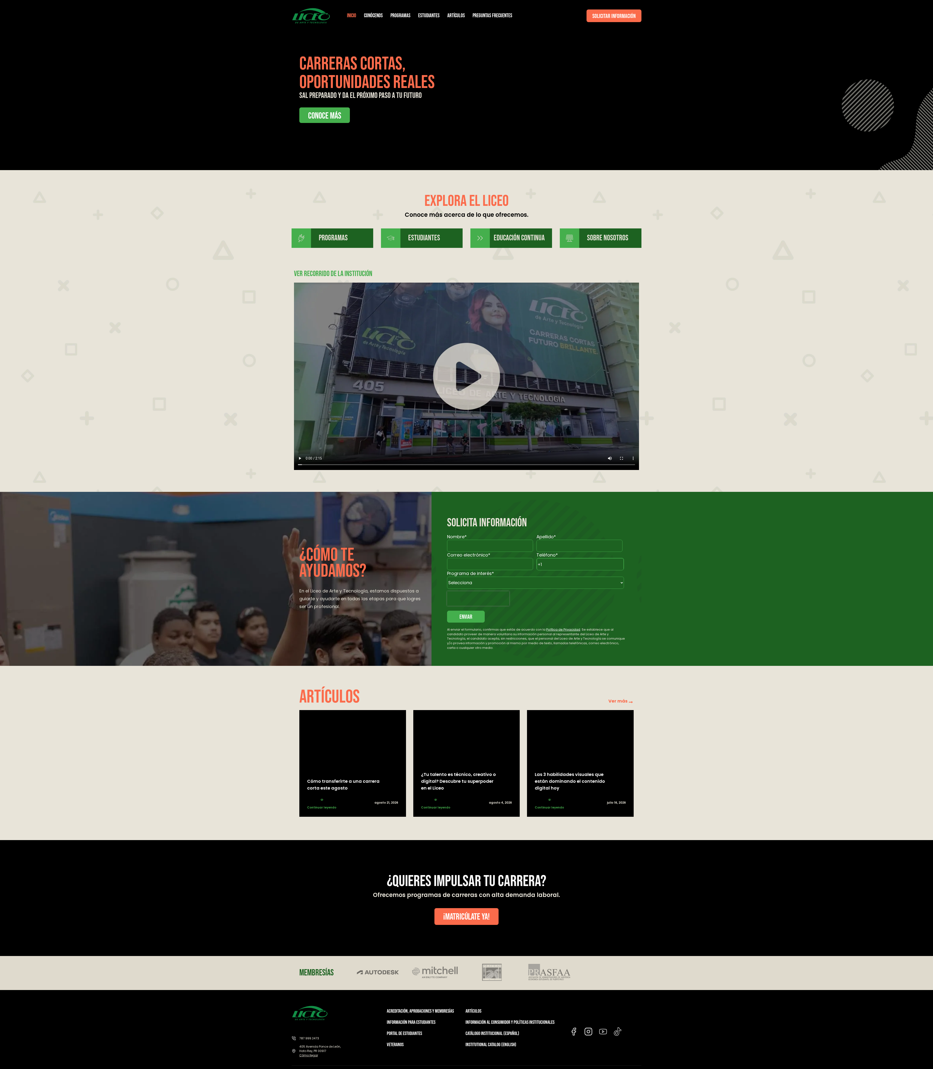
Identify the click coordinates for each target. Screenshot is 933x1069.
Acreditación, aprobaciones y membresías (420, 1011)
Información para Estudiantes (411, 1022)
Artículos (456, 15)
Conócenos (373, 15)
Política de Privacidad (563, 629)
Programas (400, 15)
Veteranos (395, 1045)
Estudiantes (429, 15)
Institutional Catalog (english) (491, 1045)
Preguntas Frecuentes (492, 15)
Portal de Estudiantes (404, 1033)
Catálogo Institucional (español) (492, 1033)
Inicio (351, 15)
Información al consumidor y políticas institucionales (510, 1022)
